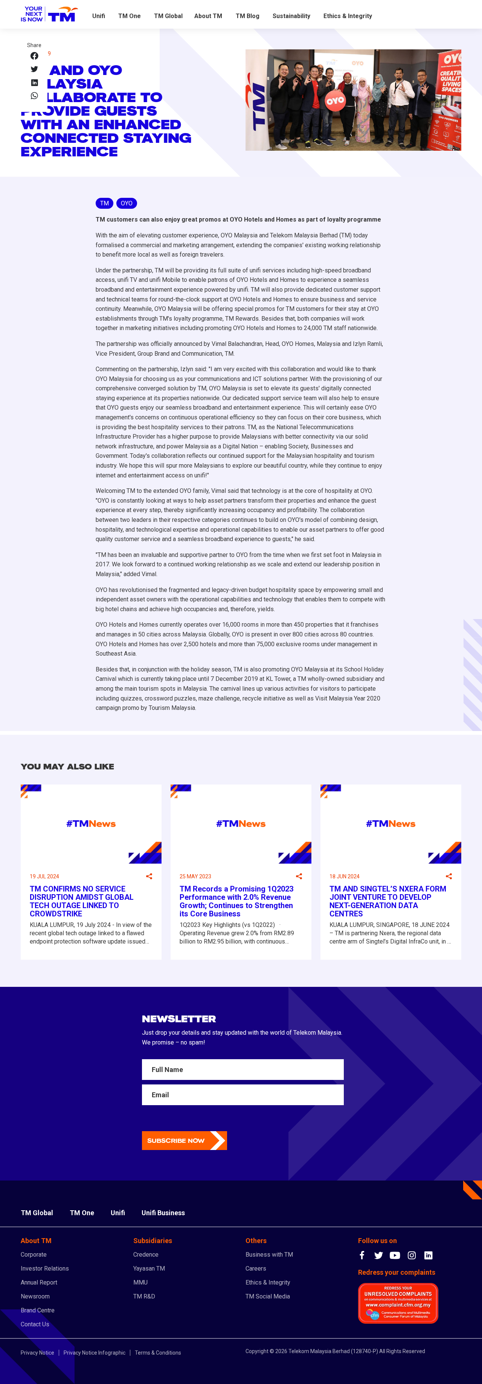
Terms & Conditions (158, 1353)
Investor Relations (45, 1268)
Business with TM (269, 1254)
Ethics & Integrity (347, 16)
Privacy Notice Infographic (94, 1353)
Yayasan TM (149, 1268)
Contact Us (35, 1324)
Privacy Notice (37, 1353)
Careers (256, 1268)
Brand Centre (38, 1310)
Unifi (98, 16)
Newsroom (35, 1296)
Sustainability (291, 16)
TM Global (168, 16)
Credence (146, 1254)
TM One (129, 16)
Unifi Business (163, 1213)
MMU (140, 1282)
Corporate (34, 1254)
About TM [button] (208, 16)
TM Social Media (268, 1296)
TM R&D (144, 1296)
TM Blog (247, 16)
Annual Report (39, 1282)
